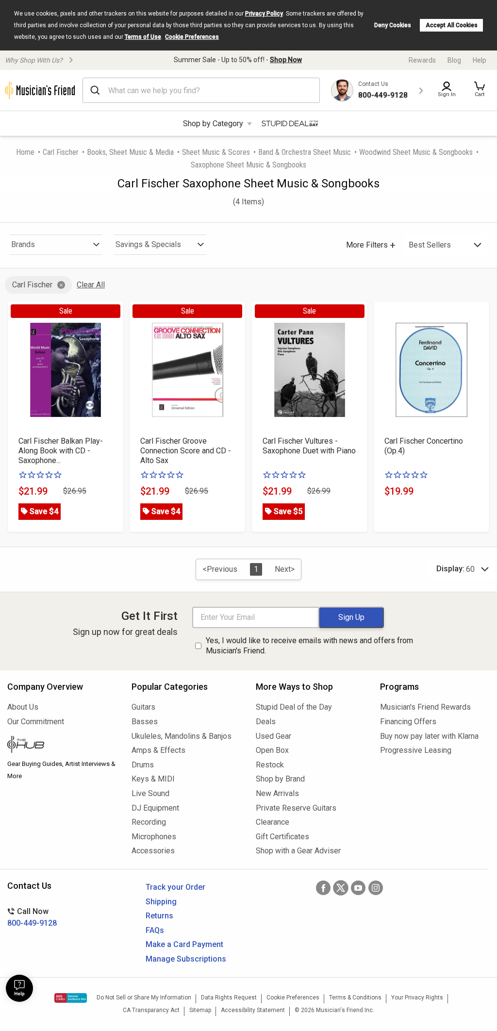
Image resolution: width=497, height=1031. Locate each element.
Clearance (272, 822)
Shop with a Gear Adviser (298, 850)
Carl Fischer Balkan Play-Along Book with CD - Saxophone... (60, 450)
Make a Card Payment (184, 944)
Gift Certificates (282, 836)
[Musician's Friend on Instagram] (375, 888)
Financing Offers (408, 721)
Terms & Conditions (355, 997)
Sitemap (200, 1010)
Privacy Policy (264, 13)
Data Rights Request (229, 997)
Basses (145, 721)
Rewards (422, 60)
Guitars (143, 707)
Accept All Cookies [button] (452, 25)
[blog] (62, 745)
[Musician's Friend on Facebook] (323, 888)
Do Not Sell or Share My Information (144, 997)
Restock (270, 764)
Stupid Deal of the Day (294, 707)
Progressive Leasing (415, 750)
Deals (266, 721)
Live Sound (150, 793)
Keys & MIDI (153, 778)
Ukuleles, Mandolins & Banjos (182, 736)
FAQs (155, 930)
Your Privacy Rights (417, 997)
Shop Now (286, 60)
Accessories (153, 850)
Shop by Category (213, 123)
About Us (22, 707)
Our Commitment (35, 721)
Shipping (161, 901)
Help (479, 60)
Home (25, 152)
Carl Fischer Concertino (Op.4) (423, 445)
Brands (23, 244)
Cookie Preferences (192, 36)
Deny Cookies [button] (392, 25)
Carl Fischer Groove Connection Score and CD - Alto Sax (185, 450)
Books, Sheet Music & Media (130, 152)
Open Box (272, 750)
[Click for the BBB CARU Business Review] (70, 998)
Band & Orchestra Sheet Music (304, 152)
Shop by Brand (280, 778)
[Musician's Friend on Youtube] (358, 888)
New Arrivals (277, 793)
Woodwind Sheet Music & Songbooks (416, 152)
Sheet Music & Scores (216, 152)
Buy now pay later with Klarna (429, 736)
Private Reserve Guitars (296, 808)
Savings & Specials (148, 244)
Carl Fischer (61, 152)
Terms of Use (143, 36)
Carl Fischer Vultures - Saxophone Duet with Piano (309, 445)
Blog (454, 60)
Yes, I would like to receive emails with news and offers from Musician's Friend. (309, 645)
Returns (159, 915)
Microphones (154, 836)
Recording (149, 822)
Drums (143, 764)
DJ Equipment (155, 808)
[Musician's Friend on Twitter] (340, 888)
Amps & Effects (158, 750)
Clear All (91, 284)
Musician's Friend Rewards (425, 707)
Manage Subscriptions (186, 959)
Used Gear (273, 736)
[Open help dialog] (19, 988)
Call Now (32, 917)
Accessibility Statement (253, 1010)
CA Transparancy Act (151, 1010)
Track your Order (175, 887)
